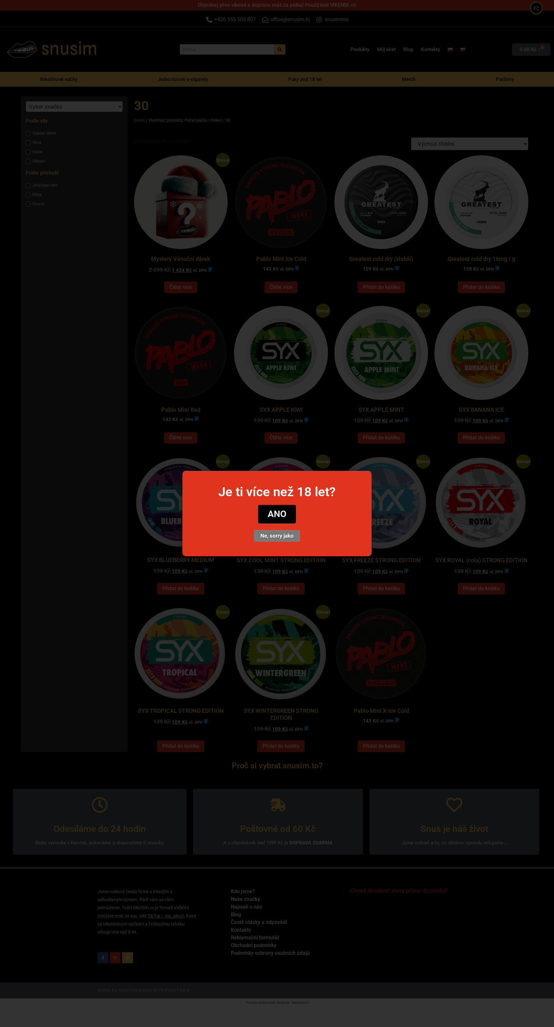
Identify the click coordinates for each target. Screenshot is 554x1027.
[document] (277, 513)
